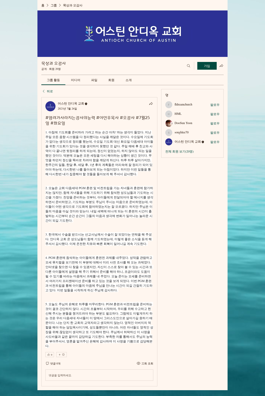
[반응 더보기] (61, 354)
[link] (53, 80)
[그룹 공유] (221, 65)
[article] (99, 241)
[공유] (151, 103)
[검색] (188, 66)
